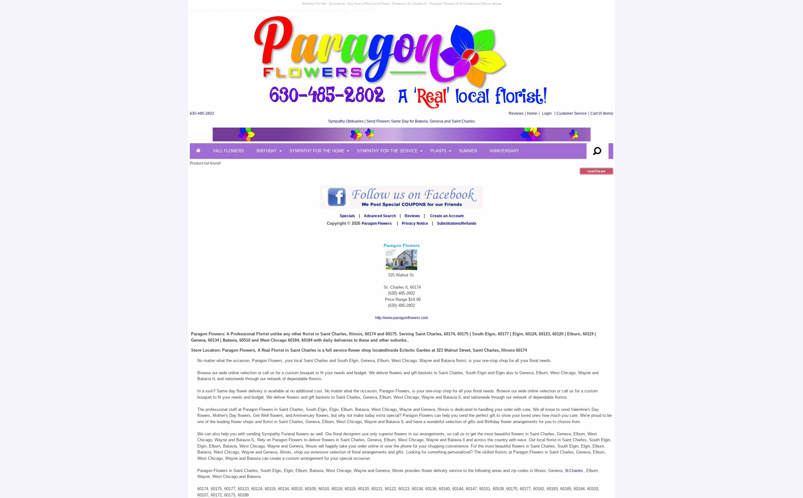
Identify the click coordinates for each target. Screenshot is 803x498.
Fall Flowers (228, 151)
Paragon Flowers (377, 223)
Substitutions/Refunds (456, 223)
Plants (438, 151)
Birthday (267, 151)
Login (547, 113)
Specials (347, 216)
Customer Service (571, 113)
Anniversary (504, 151)
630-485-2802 (202, 113)
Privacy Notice (415, 223)
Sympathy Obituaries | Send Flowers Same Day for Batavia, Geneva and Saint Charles (401, 121)
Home (532, 113)
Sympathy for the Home (317, 151)
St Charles (574, 471)
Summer (468, 151)
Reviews (516, 113)
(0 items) (601, 113)
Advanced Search (380, 216)
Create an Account (447, 216)
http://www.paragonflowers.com (401, 318)
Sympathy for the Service (387, 151)
